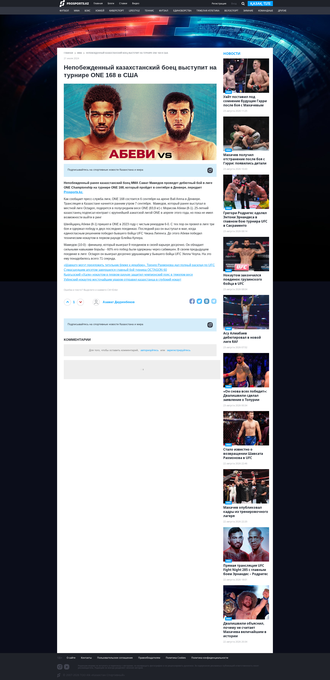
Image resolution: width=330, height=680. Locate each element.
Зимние (248, 10)
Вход (234, 3)
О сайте (71, 657)
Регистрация (219, 3)
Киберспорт (116, 10)
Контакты (86, 657)
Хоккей (99, 10)
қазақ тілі (260, 3)
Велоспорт (231, 10)
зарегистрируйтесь (178, 350)
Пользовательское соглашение (115, 657)
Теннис (149, 10)
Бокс (88, 10)
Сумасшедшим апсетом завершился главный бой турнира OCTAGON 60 (115, 269)
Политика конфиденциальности (209, 657)
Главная (98, 3)
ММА (77, 10)
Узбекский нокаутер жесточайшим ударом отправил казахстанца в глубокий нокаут (122, 279)
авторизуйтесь (150, 350)
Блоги (111, 3)
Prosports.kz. (73, 192)
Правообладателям (149, 657)
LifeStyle (134, 10)
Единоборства (182, 10)
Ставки (123, 3)
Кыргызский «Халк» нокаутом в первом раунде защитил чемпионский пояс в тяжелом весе (128, 274)
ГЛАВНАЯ (68, 53)
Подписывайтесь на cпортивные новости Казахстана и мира (105, 169)
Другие (282, 10)
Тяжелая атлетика (208, 10)
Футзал (163, 10)
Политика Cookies (176, 657)
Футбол (64, 10)
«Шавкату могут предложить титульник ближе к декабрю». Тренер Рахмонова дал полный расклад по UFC (139, 265)
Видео (135, 3)
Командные (265, 10)
